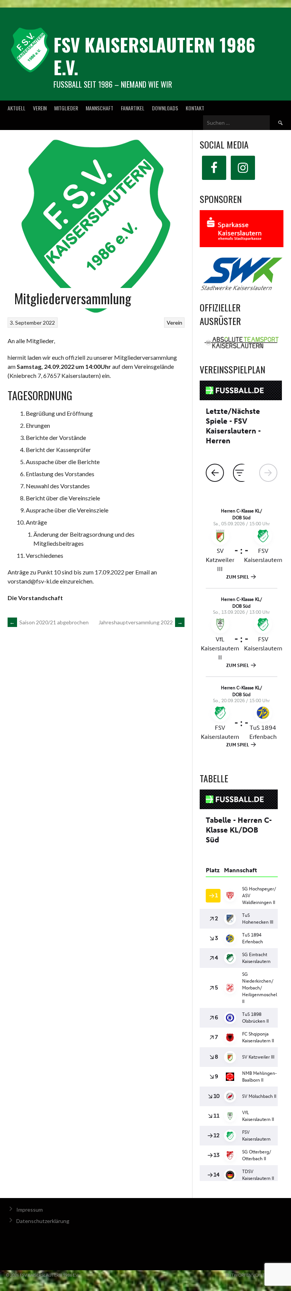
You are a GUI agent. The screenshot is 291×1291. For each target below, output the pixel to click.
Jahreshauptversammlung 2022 (141, 622)
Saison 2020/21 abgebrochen (49, 622)
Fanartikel (132, 108)
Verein (40, 108)
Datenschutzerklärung (42, 1231)
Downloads (165, 108)
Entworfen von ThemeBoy (255, 1284)
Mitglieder (66, 108)
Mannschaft (99, 108)
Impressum (29, 1219)
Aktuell (16, 108)
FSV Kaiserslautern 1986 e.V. (154, 55)
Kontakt (195, 108)
